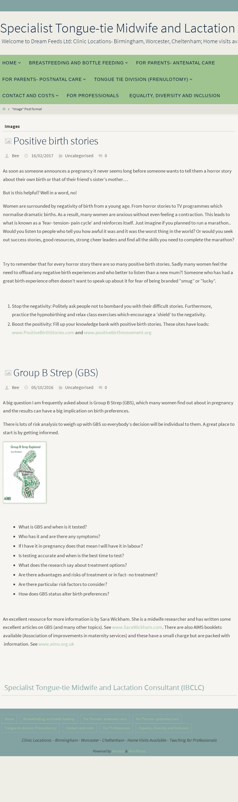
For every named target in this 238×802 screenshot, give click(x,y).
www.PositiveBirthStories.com (43, 332)
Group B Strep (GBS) (55, 372)
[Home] (3, 109)
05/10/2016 (42, 387)
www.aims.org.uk (56, 644)
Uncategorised (79, 155)
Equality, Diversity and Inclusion (164, 727)
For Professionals (116, 727)
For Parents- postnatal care (157, 718)
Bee (15, 155)
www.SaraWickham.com (137, 627)
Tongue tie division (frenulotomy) (31, 727)
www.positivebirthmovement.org (118, 332)
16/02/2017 (42, 155)
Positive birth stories (55, 140)
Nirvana (118, 751)
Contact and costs (80, 727)
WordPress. (137, 751)
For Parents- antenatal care (105, 718)
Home (9, 718)
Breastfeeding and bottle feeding (48, 718)
